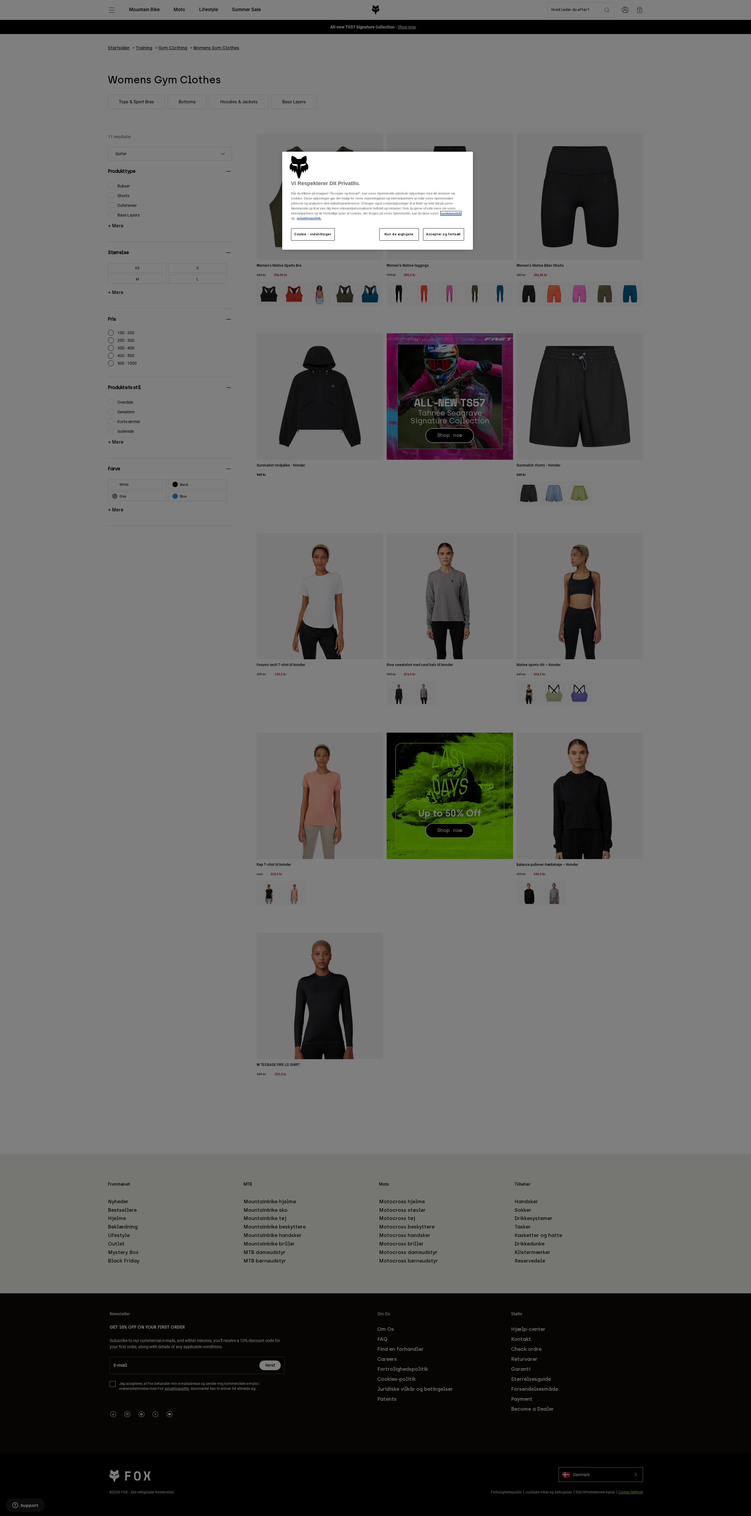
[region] (377, 201)
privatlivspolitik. (309, 218)
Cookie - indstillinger (312, 234)
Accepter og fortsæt (443, 234)
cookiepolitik (451, 213)
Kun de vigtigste (399, 234)
